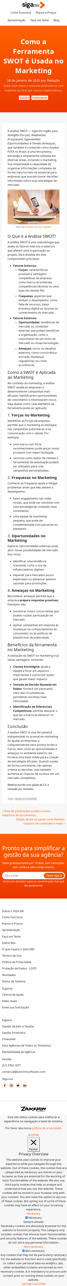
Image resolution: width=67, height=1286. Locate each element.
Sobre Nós (9, 943)
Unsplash (46, 226)
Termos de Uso (12, 956)
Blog (56, 20)
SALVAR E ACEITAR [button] (33, 1284)
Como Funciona (21, 12)
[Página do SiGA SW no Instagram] (11, 1085)
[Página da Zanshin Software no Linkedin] (24, 1085)
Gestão (24, 97)
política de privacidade (46, 1128)
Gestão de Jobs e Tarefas (18, 1026)
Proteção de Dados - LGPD (19, 968)
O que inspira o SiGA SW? (18, 949)
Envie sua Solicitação (15, 1007)
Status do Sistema (13, 981)
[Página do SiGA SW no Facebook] (4, 1085)
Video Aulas (9, 1001)
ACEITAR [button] (33, 1135)
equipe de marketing (25, 798)
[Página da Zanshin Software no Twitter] (18, 1085)
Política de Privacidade (16, 962)
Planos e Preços (46, 12)
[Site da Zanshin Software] (33, 1109)
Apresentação (17, 20)
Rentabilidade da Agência (18, 1052)
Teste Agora (54, 875)
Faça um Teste (39, 20)
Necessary (35, 1218)
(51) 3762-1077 (11, 1065)
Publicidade (39, 97)
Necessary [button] (33, 1213)
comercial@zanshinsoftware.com (23, 1072)
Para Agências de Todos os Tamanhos (26, 1045)
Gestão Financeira (13, 1033)
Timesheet (9, 1039)
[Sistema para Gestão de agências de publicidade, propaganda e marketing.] (33, 5)
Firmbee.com (31, 226)
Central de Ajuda (13, 995)
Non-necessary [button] (33, 1247)
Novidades (9, 975)
